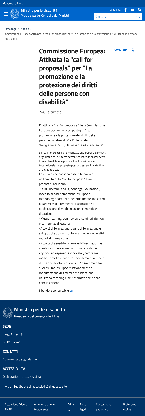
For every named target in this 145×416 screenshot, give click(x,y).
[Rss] (138, 9)
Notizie (25, 29)
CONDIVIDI (121, 49)
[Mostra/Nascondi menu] (6, 14)
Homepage (10, 29)
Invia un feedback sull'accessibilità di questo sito (35, 386)
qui (71, 290)
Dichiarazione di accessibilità (22, 376)
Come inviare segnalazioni (20, 359)
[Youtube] (131, 9)
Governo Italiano (13, 3)
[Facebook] (124, 9)
